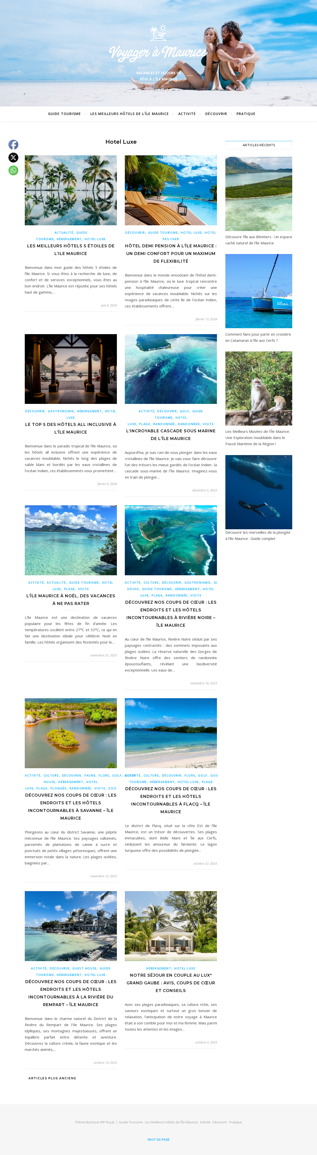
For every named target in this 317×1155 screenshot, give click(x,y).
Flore (104, 775)
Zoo (112, 788)
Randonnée (164, 424)
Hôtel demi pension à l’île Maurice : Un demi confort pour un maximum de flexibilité (171, 254)
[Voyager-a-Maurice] (158, 43)
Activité (187, 113)
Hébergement (69, 239)
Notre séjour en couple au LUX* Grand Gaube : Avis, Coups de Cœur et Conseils (171, 983)
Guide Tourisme (64, 113)
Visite (208, 424)
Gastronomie (61, 411)
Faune (90, 775)
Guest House (84, 968)
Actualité (64, 233)
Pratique (246, 113)
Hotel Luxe (95, 239)
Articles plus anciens (51, 1078)
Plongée (59, 788)
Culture (151, 582)
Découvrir (216, 113)
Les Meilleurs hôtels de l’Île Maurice (129, 113)
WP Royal (107, 1122)
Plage (144, 424)
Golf (184, 411)
